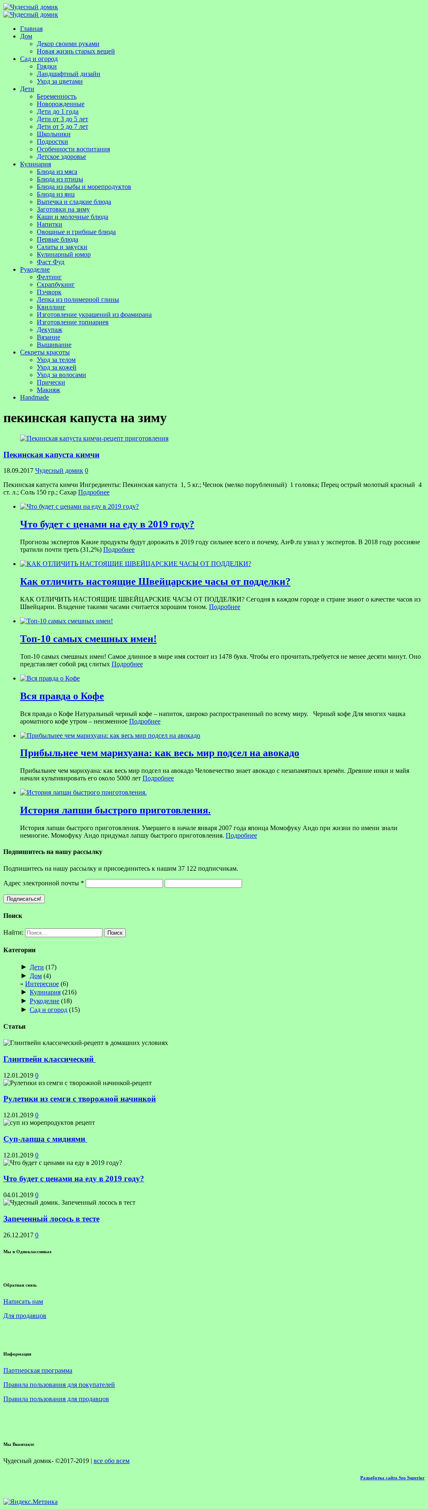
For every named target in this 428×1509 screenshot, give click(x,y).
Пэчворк (49, 292)
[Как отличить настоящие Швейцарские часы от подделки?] (135, 563)
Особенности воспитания (73, 149)
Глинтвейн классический (49, 1059)
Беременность (56, 96)
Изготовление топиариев (73, 322)
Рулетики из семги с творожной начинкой (79, 1098)
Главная (31, 28)
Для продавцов (24, 1315)
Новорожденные (60, 103)
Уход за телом (56, 359)
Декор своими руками (68, 43)
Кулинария (35, 164)
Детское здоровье (61, 156)
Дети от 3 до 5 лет (62, 118)
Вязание (48, 337)
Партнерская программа (37, 1370)
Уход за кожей (56, 367)
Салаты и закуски (62, 246)
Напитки (49, 224)
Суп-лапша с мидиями (45, 1138)
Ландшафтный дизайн (68, 73)
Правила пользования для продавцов (56, 1398)
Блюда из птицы (60, 179)
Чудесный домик (59, 470)
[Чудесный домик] (30, 6)
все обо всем (112, 1460)
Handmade (34, 397)
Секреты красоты (45, 352)
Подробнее (94, 492)
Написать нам (23, 1301)
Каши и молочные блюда (72, 216)
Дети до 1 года (58, 111)
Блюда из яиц (56, 194)
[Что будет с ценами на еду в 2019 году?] (79, 506)
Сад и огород (39, 58)
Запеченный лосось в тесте (51, 1218)
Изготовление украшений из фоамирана (94, 314)
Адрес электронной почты (43, 883)
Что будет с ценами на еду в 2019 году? (73, 1178)
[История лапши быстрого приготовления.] (83, 792)
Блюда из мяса (57, 171)
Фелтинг (49, 276)
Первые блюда (57, 239)
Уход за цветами (60, 81)
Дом (26, 36)
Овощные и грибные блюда (76, 231)
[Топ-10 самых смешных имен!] (66, 621)
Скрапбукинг (56, 284)
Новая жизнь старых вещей (76, 51)
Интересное (42, 983)
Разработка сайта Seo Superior (392, 1477)
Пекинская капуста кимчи (51, 454)
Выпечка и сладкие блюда (74, 201)
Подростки (52, 141)
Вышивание (54, 344)
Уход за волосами (61, 374)
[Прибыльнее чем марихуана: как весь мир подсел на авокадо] (110, 735)
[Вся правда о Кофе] (50, 678)
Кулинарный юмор (64, 254)
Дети (27, 88)
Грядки (47, 66)
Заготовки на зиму (63, 209)
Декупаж (49, 329)
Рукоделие (35, 269)
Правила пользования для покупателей (59, 1384)
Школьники (54, 134)
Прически (51, 382)
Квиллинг (51, 307)
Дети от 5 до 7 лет (62, 126)
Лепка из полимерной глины (78, 299)
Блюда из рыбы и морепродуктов (84, 186)
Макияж (48, 389)
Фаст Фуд (50, 261)
